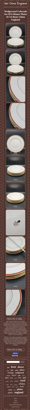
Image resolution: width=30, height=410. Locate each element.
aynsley (7, 381)
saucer (14, 375)
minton (8, 370)
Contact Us (15, 402)
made (22, 386)
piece (22, 370)
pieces (8, 386)
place (7, 378)
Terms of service (16, 406)
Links (15, 400)
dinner (21, 367)
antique (16, 381)
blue (12, 370)
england (18, 392)
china (22, 383)
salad (16, 370)
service (15, 378)
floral (11, 384)
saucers (17, 386)
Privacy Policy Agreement (15, 404)
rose (11, 378)
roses (23, 375)
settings (8, 375)
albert (10, 392)
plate (8, 367)
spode (7, 384)
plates (20, 389)
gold (24, 378)
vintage (10, 372)
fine (19, 378)
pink (19, 375)
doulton (15, 384)
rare (13, 386)
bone (13, 366)
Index (15, 398)
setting (10, 390)
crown (11, 381)
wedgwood (19, 373)
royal (22, 380)
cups (14, 390)
